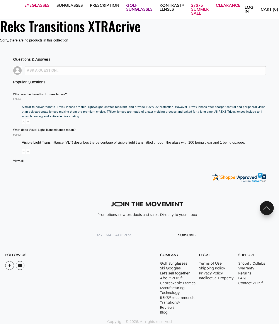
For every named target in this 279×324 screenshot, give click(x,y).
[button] (23, 121)
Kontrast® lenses (172, 7)
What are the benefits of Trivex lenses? (40, 94)
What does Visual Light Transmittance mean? (44, 129)
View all (18, 160)
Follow (17, 99)
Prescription (104, 5)
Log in (249, 9)
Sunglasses (69, 5)
